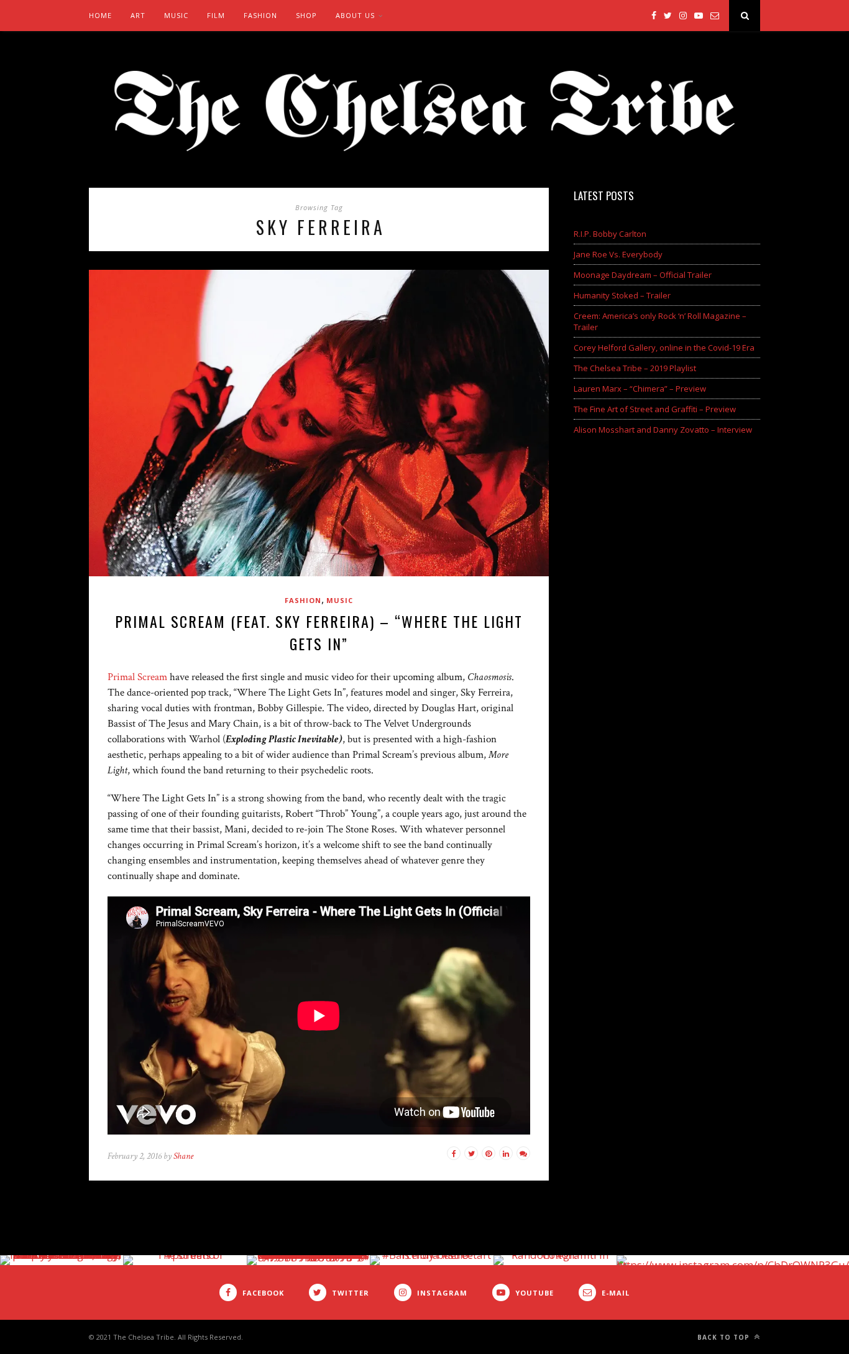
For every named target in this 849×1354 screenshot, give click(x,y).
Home (100, 15)
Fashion (260, 15)
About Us (355, 15)
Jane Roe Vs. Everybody (618, 254)
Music (176, 15)
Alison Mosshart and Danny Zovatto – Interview (663, 429)
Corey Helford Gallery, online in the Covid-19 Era (664, 347)
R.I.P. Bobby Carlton (610, 233)
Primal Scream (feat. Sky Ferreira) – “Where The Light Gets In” (319, 632)
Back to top (724, 1337)
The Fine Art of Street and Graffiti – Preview (655, 409)
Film (216, 15)
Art (138, 15)
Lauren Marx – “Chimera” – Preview (640, 388)
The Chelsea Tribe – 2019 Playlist (635, 368)
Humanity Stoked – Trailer (622, 295)
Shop (306, 15)
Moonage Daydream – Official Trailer (643, 274)
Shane (183, 1156)
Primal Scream (137, 677)
